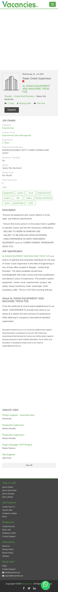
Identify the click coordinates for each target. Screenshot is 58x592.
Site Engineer (8, 454)
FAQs (4, 566)
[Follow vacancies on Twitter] (29, 588)
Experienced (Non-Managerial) (16, 135)
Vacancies (27, 583)
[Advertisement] (29, 39)
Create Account (8, 526)
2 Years (11, 103)
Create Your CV (8, 507)
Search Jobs (7, 510)
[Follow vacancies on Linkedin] (34, 588)
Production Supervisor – (14, 435)
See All (29, 465)
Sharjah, (8, 96)
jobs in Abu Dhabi (9, 490)
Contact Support (8, 536)
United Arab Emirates (24, 96)
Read (4, 517)
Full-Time (41, 103)
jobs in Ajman (7, 497)
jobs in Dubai (7, 487)
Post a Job (6, 530)
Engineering (8, 128)
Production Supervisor (13, 425)
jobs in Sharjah (8, 494)
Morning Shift (25, 103)
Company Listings (9, 513)
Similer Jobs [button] (10, 410)
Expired (12, 110)
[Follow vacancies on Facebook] (23, 588)
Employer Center (9, 533)
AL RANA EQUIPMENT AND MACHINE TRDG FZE (36, 88)
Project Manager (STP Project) (17, 444)
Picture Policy (7, 553)
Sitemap (5, 556)
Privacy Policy (8, 549)
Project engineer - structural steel (18, 415)
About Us (6, 546)
